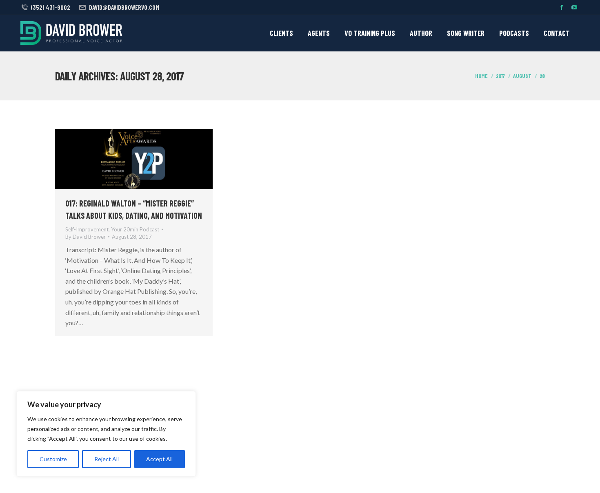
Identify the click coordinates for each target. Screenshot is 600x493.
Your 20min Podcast (135, 229)
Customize (53, 458)
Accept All (159, 458)
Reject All (106, 458)
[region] (106, 434)
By (85, 236)
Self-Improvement (87, 229)
